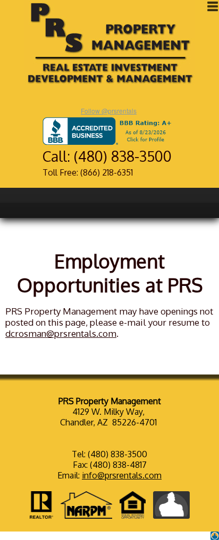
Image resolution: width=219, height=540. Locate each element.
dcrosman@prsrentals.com (60, 333)
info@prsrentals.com (122, 475)
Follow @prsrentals (109, 110)
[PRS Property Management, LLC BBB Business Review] (109, 141)
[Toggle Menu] (212, 6)
